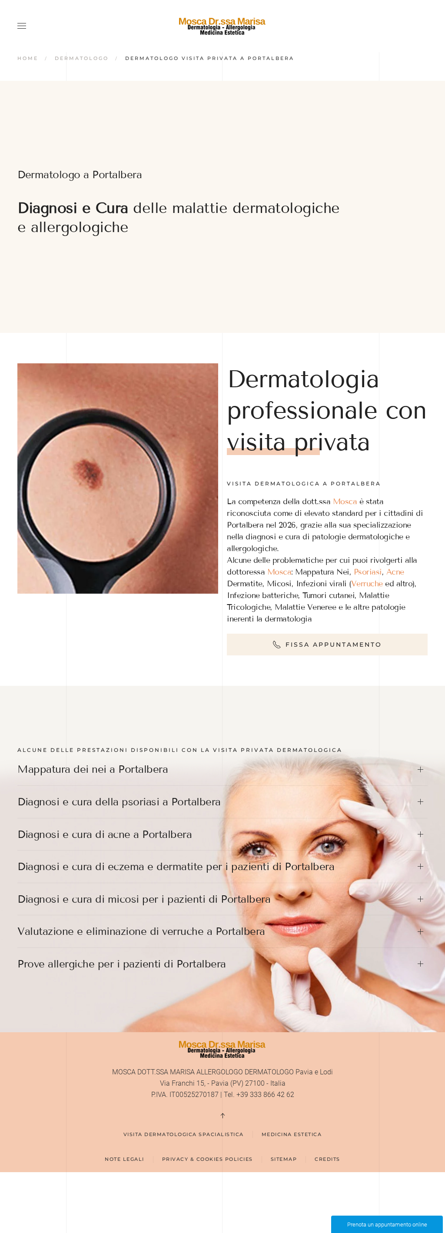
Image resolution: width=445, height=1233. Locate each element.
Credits (327, 1159)
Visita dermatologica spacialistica (183, 1134)
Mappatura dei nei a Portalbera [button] (92, 769)
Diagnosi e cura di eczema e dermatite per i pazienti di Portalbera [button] (175, 866)
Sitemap (284, 1159)
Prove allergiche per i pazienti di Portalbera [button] (121, 963)
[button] (21, 26)
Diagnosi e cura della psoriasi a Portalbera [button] (119, 801)
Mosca (345, 501)
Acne (395, 572)
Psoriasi (368, 572)
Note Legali (124, 1159)
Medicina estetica (292, 1134)
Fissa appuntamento (334, 644)
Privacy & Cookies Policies (207, 1159)
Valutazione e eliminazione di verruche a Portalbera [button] (141, 931)
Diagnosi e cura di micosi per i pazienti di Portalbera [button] (143, 899)
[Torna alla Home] (222, 26)
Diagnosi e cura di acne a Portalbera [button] (104, 834)
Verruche (367, 583)
